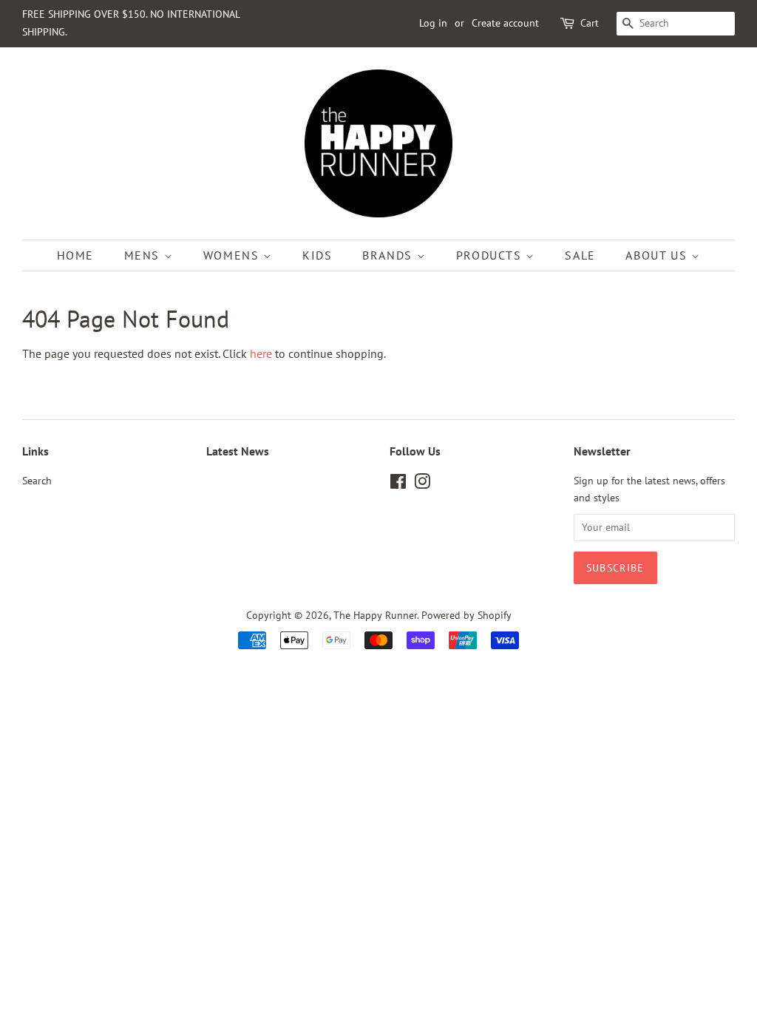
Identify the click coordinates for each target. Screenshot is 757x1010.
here (261, 353)
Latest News (237, 451)
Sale (580, 255)
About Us (657, 255)
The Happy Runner (375, 615)
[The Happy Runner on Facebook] (398, 484)
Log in (433, 23)
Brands (389, 255)
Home (75, 255)
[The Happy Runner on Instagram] (422, 484)
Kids (317, 255)
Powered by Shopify (466, 615)
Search (37, 480)
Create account (505, 23)
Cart (589, 23)
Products (491, 255)
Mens (144, 255)
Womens (233, 255)
